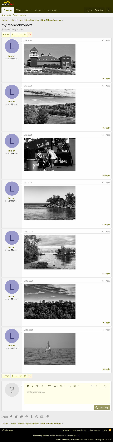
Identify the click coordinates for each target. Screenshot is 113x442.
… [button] (16, 34)
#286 (108, 281)
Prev (7, 34)
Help (105, 430)
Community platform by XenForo (56, 435)
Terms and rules (79, 430)
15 (30, 34)
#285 (108, 231)
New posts (6, 15)
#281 (108, 40)
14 (25, 34)
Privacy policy (94, 430)
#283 (108, 135)
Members (52, 10)
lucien (6, 29)
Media (38, 10)
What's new (22, 10)
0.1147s (90, 439)
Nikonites (8, 430)
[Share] (103, 40)
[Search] (109, 10)
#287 (108, 330)
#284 (108, 182)
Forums (8, 10)
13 (20, 34)
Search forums (19, 15)
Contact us (65, 430)
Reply (107, 78)
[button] (30, 10)
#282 (108, 86)
